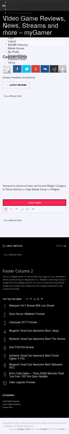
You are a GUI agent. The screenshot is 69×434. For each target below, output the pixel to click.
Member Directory (18, 44)
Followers (13, 27)
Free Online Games (11, 404)
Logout (12, 41)
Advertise (13, 9)
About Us (13, 2)
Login (11, 34)
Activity (12, 5)
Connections (15, 20)
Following (13, 30)
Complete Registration (20, 12)
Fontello (44, 428)
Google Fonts (23, 428)
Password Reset (17, 55)
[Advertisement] (34, 144)
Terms (11, 62)
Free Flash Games (11, 401)
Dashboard (14, 23)
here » (63, 428)
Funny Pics (8, 407)
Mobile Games (16, 48)
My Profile (13, 52)
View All (60, 246)
